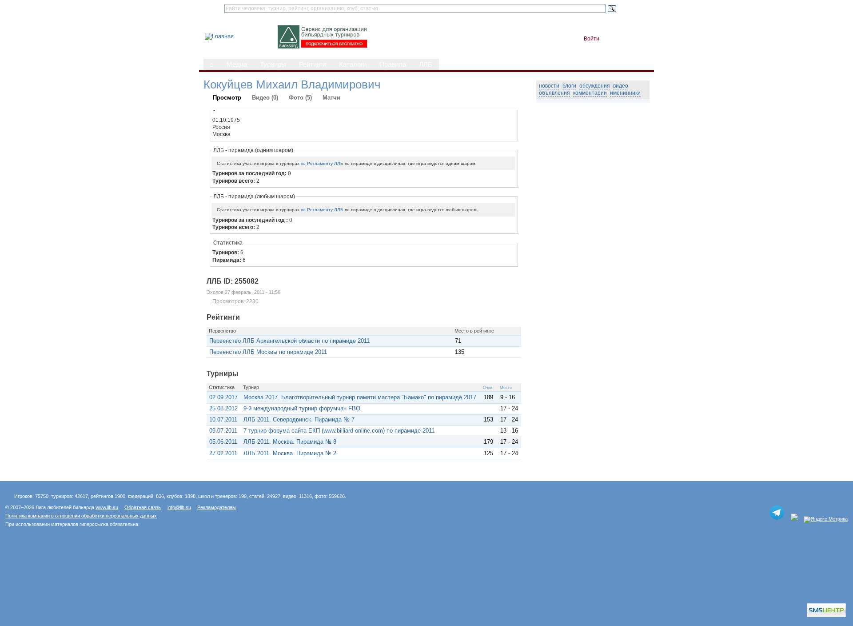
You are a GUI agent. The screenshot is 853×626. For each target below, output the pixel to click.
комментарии (590, 93)
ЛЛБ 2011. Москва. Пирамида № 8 (289, 441)
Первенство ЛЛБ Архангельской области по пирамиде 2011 (289, 340)
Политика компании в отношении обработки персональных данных (81, 515)
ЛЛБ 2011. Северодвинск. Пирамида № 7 (299, 419)
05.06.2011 (223, 441)
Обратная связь (142, 507)
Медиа (237, 64)
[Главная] (219, 36)
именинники (625, 93)
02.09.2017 (223, 397)
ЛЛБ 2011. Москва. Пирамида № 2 (289, 453)
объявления (554, 93)
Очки (487, 387)
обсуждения (594, 86)
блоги (569, 86)
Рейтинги (312, 64)
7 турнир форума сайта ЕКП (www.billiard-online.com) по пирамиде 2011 (338, 430)
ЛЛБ (425, 64)
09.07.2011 (223, 430)
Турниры (273, 64)
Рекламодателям (216, 507)
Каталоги (353, 64)
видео (620, 86)
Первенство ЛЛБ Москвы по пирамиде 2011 (268, 352)
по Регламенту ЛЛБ (322, 163)
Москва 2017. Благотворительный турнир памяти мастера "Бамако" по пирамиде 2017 (359, 397)
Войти (591, 39)
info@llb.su (179, 507)
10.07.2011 (223, 419)
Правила (392, 64)
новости (549, 86)
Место (506, 387)
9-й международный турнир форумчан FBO (301, 408)
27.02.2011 (223, 453)
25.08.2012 (223, 408)
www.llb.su (107, 507)
